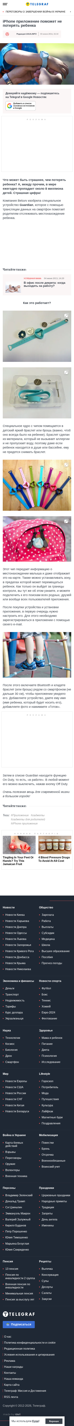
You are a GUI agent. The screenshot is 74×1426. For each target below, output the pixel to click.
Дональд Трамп (15, 1201)
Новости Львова (15, 939)
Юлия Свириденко (17, 1249)
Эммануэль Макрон (17, 1213)
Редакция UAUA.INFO (27, 34)
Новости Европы (16, 1081)
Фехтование (49, 1018)
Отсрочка (48, 1154)
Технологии (12, 1037)
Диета (45, 1049)
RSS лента (11, 1397)
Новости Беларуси (17, 1111)
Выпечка (47, 1268)
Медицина (48, 939)
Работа (46, 921)
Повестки (48, 1142)
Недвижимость (14, 1000)
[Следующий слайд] (70, 11)
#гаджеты (38, 815)
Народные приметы (54, 1201)
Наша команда (13, 1378)
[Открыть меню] (5, 4)
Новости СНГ (14, 1099)
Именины (48, 1225)
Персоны (9, 1187)
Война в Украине (14, 1135)
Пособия (47, 957)
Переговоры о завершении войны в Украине (35, 11)
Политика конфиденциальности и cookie (30, 1342)
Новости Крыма (15, 963)
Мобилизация (48, 1135)
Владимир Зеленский (19, 1195)
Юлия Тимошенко (16, 1237)
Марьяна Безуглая (17, 1243)
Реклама (9, 1360)
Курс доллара (14, 1012)
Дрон (8, 1055)
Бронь (46, 1148)
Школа (46, 945)
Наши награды (13, 1366)
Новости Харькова (17, 921)
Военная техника (16, 1176)
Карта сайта (11, 1384)
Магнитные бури (52, 1117)
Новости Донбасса (17, 957)
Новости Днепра (16, 927)
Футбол (46, 988)
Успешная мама (32, 278)
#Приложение (20, 815)
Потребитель (50, 1087)
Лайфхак (47, 1111)
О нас (7, 1336)
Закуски (47, 1299)
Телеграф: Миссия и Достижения (25, 1390)
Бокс (45, 994)
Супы (45, 1281)
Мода (45, 1093)
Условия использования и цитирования (29, 1354)
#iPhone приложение (24, 823)
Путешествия (50, 1099)
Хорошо (54, 1421)
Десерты (47, 1287)
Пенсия (8, 1261)
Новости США (14, 1087)
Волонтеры (12, 1170)
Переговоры (13, 1157)
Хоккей (46, 1006)
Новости (9, 907)
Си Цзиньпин (13, 1207)
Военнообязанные (53, 1160)
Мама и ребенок (52, 1037)
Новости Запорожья (18, 945)
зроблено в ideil (12, 1414)
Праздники (46, 1187)
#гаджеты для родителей (28, 819)
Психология (49, 1055)
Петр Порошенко (16, 1231)
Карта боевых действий (14, 1144)
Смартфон (12, 1062)
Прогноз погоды (52, 963)
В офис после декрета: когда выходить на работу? (44, 284)
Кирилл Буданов (15, 1225)
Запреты (47, 1213)
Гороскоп (47, 1081)
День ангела (49, 1219)
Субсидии (48, 933)
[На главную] (37, 4)
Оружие (10, 1163)
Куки (35, 1421)
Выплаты (48, 927)
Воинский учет (51, 1166)
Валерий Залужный (17, 1219)
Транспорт (12, 994)
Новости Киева (15, 914)
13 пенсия (11, 1268)
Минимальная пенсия (19, 1293)
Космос (10, 1043)
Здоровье (46, 1030)
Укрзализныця (14, 1018)
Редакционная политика (19, 1348)
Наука (7, 1030)
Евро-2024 (48, 1012)
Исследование (51, 1062)
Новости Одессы (16, 933)
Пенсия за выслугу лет (19, 1299)
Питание (47, 1043)
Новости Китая (14, 1105)
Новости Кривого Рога (19, 951)
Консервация (50, 1274)
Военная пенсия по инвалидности (17, 1286)
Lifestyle (44, 1073)
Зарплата (48, 914)
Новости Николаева (18, 969)
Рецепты (45, 1261)
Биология (11, 1049)
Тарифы (10, 1006)
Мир (5, 1073)
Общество (46, 907)
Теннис (46, 1000)
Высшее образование (56, 951)
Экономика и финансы (18, 981)
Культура (47, 1105)
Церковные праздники (56, 1195)
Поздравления (51, 1123)
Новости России (15, 1093)
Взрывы (10, 1151)
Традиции (48, 1207)
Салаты (47, 1293)
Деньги (9, 988)
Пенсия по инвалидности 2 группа (20, 1276)
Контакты (10, 1372)
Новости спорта (50, 981)
